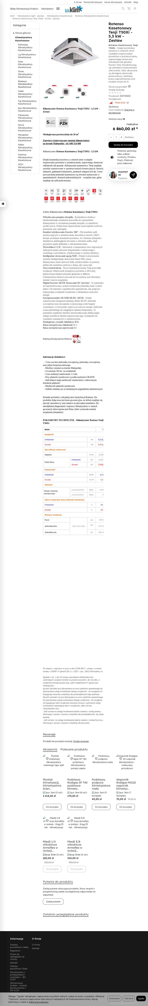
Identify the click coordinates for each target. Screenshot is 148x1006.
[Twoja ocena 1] (110, 92)
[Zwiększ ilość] (111, 137)
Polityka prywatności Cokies (19, 946)
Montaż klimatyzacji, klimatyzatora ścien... (52, 784)
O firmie (78, 2)
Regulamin (15, 950)
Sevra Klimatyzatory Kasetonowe (25, 128)
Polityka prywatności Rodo (18, 967)
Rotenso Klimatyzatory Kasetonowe (25, 84)
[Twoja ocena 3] (115, 92)
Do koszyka (52, 807)
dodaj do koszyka (123, 144)
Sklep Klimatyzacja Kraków (24, 8)
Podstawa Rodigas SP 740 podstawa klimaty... (77, 784)
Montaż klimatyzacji (93, 2)
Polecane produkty (74, 749)
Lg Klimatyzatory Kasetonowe (27, 56)
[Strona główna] (74, 8)
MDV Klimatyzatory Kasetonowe (25, 167)
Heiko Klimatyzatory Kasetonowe (25, 147)
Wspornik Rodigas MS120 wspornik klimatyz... (126, 784)
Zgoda (141, 998)
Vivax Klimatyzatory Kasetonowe (25, 74)
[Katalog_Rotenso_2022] (76, 339)
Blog (136, 2)
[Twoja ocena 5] (120, 92)
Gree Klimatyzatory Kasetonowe (25, 64)
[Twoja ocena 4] (117, 92)
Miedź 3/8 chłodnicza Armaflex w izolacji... (74, 846)
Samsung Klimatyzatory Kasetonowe (25, 47)
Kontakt (128, 2)
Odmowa (128, 998)
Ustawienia (114, 998)
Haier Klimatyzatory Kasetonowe (25, 94)
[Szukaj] (123, 8)
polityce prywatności (38, 1002)
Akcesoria (50, 749)
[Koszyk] (129, 8)
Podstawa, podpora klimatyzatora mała (101, 784)
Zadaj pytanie (53, 901)
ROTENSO (125, 96)
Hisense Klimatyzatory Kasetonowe (25, 157)
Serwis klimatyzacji (113, 2)
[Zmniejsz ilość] (121, 137)
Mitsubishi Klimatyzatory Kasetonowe (25, 137)
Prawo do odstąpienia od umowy (17, 956)
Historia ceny (116, 119)
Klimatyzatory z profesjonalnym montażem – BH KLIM (18, 976)
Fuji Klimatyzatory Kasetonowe (27, 102)
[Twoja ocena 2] (112, 92)
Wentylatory (47, 8)
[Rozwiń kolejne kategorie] (58, 8)
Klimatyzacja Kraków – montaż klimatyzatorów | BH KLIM (18, 986)
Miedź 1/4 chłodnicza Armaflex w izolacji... (50, 846)
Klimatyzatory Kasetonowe (23, 39)
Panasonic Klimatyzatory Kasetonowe (25, 118)
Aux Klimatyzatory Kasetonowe (27, 109)
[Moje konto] (135, 8)
